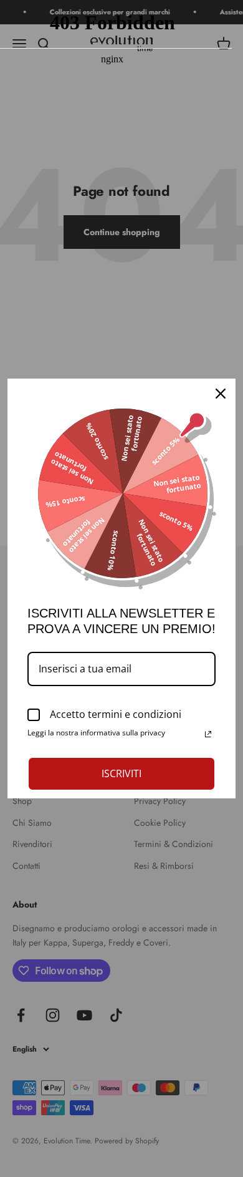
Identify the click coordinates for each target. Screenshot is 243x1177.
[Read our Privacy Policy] (208, 734)
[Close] (221, 394)
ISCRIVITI (121, 773)
